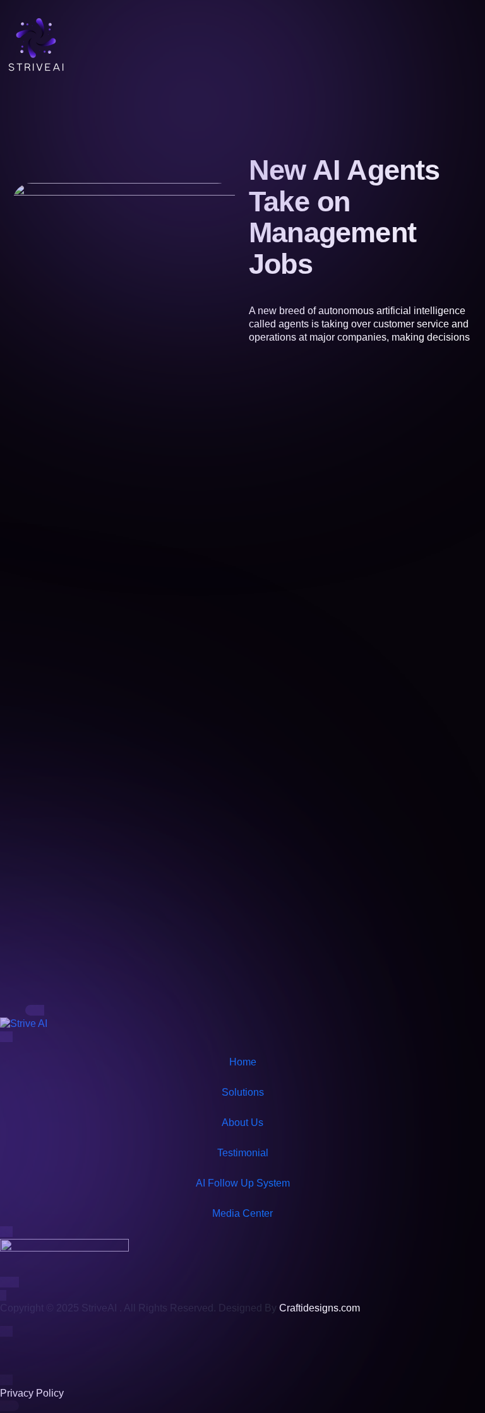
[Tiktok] (16, 1354)
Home (242, 1062)
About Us (242, 1122)
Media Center (242, 1213)
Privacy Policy (32, 1393)
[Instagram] (50, 1354)
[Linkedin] (84, 1354)
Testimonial (242, 1152)
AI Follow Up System (243, 1183)
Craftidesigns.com (319, 1308)
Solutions (243, 1092)
